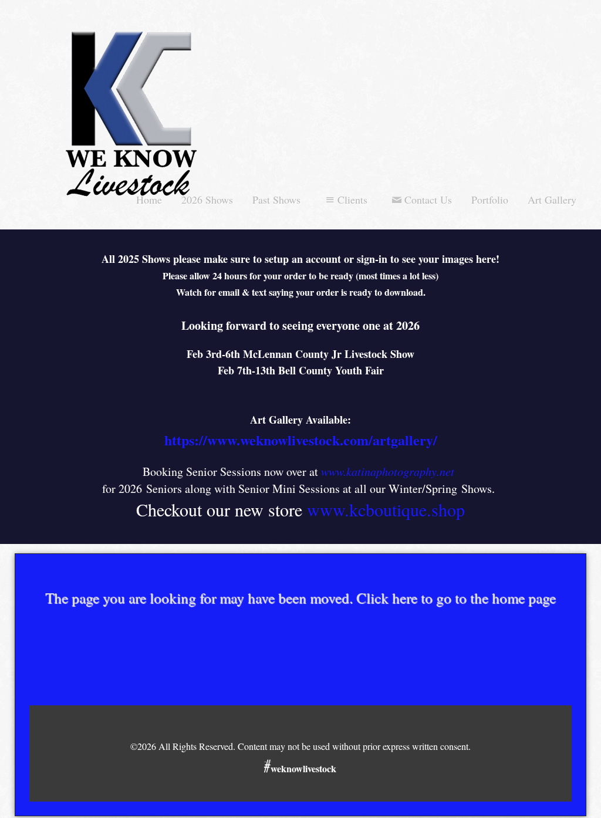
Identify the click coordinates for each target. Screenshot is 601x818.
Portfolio (489, 199)
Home (149, 199)
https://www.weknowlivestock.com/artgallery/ (300, 440)
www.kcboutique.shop (386, 509)
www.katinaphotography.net (387, 471)
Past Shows (276, 199)
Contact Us (428, 199)
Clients (352, 199)
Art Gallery (552, 199)
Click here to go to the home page (456, 597)
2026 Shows (207, 199)
